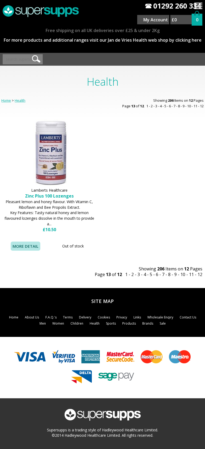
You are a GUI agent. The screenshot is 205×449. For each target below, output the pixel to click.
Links (137, 317)
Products (129, 323)
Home (6, 100)
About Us (32, 317)
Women (58, 323)
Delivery (85, 317)
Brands (147, 323)
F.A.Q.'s (51, 317)
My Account (155, 20)
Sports (111, 323)
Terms (68, 317)
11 (195, 106)
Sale (163, 323)
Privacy (121, 317)
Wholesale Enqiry (160, 317)
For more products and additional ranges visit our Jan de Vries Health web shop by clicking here (103, 40)
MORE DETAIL (25, 246)
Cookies (104, 317)
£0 (174, 20)
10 (189, 106)
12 (202, 106)
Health (20, 100)
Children (76, 323)
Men (43, 323)
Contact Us (188, 317)
